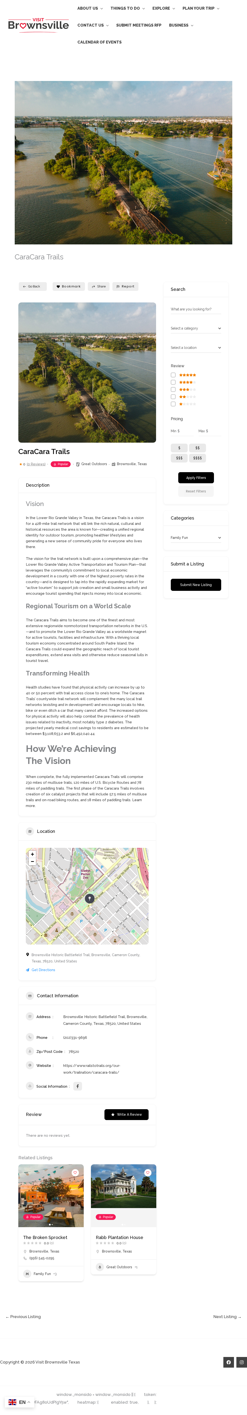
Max (202, 431)
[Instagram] (241, 1362)
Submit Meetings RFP (138, 25)
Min (173, 431)
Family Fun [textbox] (179, 538)
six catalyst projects (63, 794)
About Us (87, 8)
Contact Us (90, 25)
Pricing (177, 419)
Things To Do (125, 8)
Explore (161, 8)
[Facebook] (228, 1362)
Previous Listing (23, 1316)
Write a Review (129, 1114)
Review (177, 366)
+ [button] (32, 854)
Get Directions (43, 970)
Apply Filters (196, 477)
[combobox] (196, 328)
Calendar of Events (99, 42)
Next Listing (227, 1316)
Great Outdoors (94, 464)
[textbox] (184, 328)
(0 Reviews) (36, 464)
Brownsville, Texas (132, 464)
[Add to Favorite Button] (75, 1172)
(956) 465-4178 (114, 1258)
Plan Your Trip (198, 8)
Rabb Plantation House (47, 1237)
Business (178, 25)
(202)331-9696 (75, 1037)
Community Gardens (117, 1237)
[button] (25, 372)
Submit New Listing (196, 585)
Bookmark (71, 286)
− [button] (32, 861)
